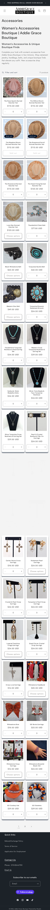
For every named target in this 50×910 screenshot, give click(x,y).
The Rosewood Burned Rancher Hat (13, 185)
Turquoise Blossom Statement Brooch (37, 307)
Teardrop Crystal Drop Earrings (36, 522)
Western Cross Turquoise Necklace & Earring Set (37, 349)
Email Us (8, 870)
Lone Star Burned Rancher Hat (13, 226)
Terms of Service (11, 846)
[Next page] (31, 826)
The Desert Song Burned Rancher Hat (37, 185)
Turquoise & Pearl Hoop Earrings (37, 603)
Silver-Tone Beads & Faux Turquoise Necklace (36, 393)
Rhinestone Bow (13, 724)
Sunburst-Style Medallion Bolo (13, 392)
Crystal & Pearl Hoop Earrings (13, 603)
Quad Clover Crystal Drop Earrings (36, 644)
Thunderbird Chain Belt (36, 225)
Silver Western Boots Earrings (13, 522)
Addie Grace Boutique (21, 909)
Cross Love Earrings (13, 685)
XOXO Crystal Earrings (37, 480)
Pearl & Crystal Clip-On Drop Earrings (13, 481)
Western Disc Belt (13, 306)
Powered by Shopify (35, 909)
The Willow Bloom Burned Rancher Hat (36, 102)
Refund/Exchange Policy (14, 841)
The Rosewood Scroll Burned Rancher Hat (37, 143)
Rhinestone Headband (37, 685)
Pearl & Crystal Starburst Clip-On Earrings (37, 436)
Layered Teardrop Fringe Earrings (13, 644)
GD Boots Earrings (37, 724)
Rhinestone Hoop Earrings (13, 765)
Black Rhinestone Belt (13, 267)
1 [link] (18, 826)
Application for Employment (15, 851)
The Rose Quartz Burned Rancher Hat (13, 102)
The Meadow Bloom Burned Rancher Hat (13, 143)
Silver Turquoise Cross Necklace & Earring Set (13, 435)
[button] (4, 10)
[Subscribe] (37, 883)
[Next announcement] (45, 3)
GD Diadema (36, 805)
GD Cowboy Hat (13, 805)
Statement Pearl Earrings (37, 561)
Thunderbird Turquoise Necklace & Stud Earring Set (13, 349)
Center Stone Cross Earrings (13, 561)
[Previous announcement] (4, 3)
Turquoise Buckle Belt (37, 267)
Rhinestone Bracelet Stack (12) (36, 765)
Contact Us (10, 860)
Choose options (13, 236)
